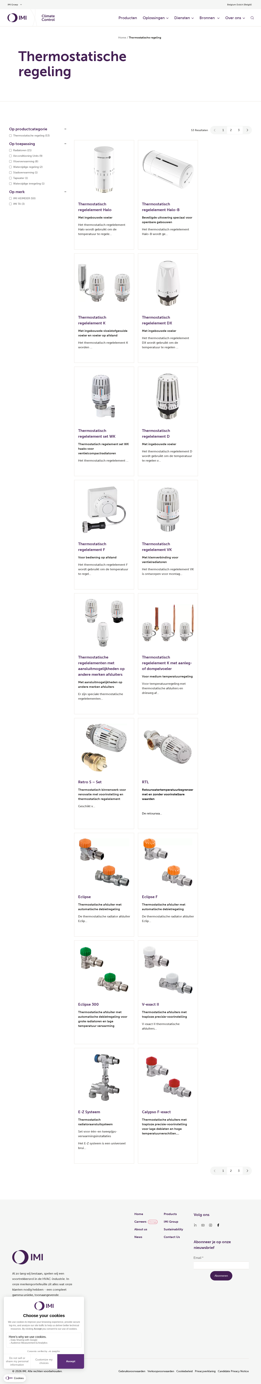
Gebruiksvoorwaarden (131, 1371)
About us (140, 1229)
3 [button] (239, 130)
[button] (214, 130)
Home (122, 37)
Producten (127, 18)
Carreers (140, 1221)
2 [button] (231, 130)
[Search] (252, 18)
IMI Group (171, 1221)
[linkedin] (195, 1225)
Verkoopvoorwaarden (161, 1371)
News (138, 1237)
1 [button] (223, 130)
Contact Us (172, 1237)
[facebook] (218, 1225)
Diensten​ (182, 18)
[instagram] (210, 1225)
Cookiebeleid (184, 1371)
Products (170, 1214)
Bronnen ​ (207, 18)
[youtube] (202, 1225)
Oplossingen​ (154, 18)
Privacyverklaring (205, 1371)
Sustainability (173, 1229)
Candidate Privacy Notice (233, 1371)
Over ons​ (233, 18)
